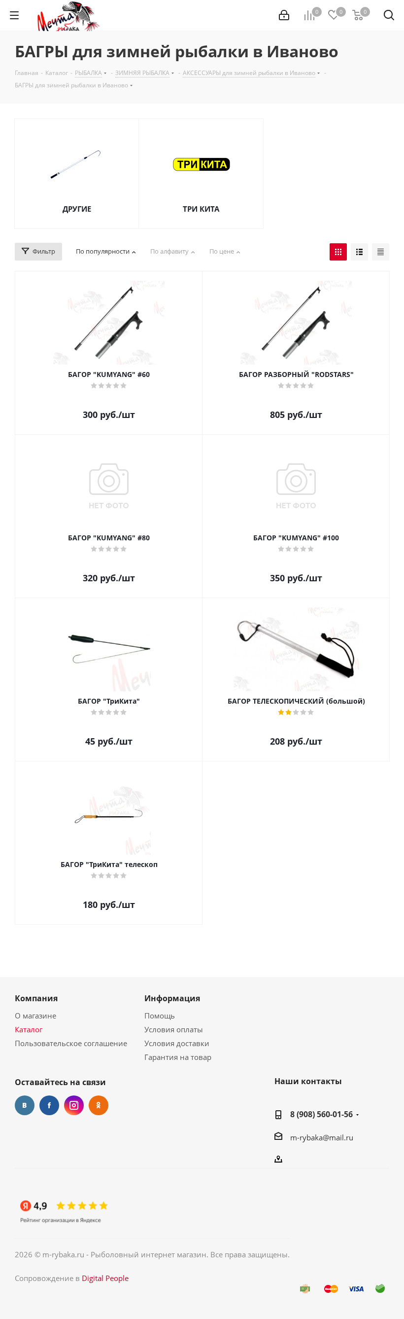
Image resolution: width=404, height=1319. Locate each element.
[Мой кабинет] (284, 15)
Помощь (159, 1015)
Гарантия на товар (177, 1057)
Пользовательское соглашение (71, 1043)
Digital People (105, 1278)
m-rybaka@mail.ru (321, 1137)
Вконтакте (24, 1105)
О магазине (35, 1015)
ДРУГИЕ (77, 209)
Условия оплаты (173, 1029)
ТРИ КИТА (201, 209)
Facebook (49, 1105)
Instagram (74, 1105)
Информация (172, 998)
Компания (36, 998)
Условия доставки (176, 1043)
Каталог (28, 1029)
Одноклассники (98, 1105)
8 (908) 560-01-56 (321, 1114)
